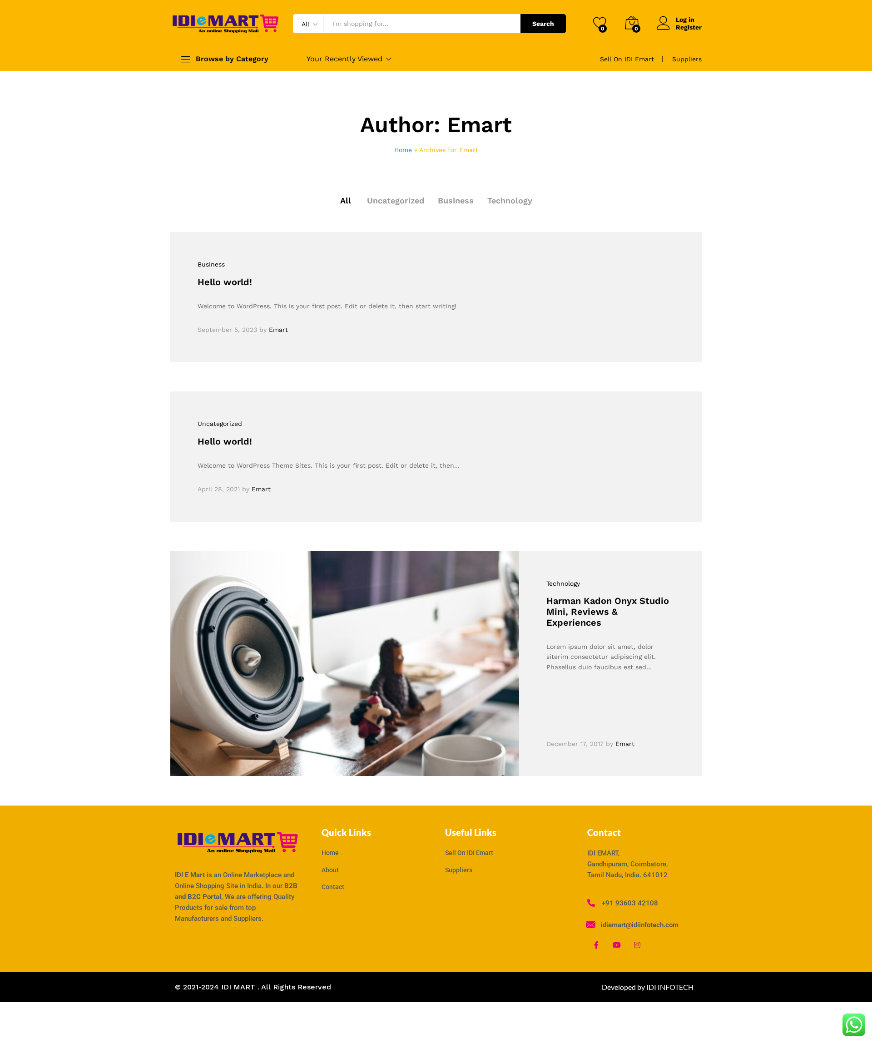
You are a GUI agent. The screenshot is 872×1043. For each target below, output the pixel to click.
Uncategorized (395, 200)
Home (403, 149)
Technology (509, 200)
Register (689, 27)
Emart (278, 329)
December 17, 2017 (575, 743)
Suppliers (687, 59)
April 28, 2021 (219, 489)
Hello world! (225, 282)
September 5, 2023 (227, 329)
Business (456, 200)
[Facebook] (596, 945)
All (345, 200)
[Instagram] (637, 945)
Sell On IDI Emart (627, 59)
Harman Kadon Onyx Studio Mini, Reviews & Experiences (607, 611)
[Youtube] (617, 945)
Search (543, 23)
